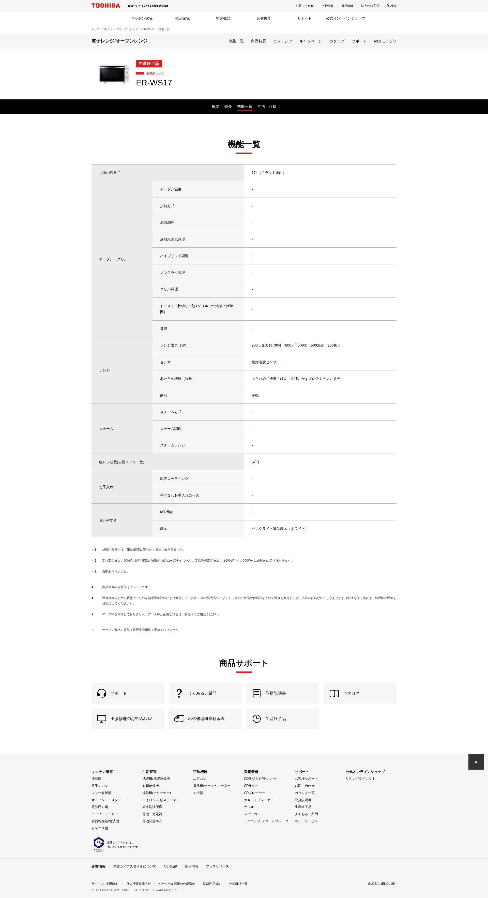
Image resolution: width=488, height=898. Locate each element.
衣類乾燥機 (150, 786)
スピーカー (252, 814)
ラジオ (249, 807)
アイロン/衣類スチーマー (161, 800)
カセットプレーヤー (259, 800)
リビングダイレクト (360, 779)
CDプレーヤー (254, 793)
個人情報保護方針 (139, 884)
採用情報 (347, 6)
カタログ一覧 (305, 793)
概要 (215, 106)
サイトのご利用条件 (105, 884)
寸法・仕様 (267, 106)
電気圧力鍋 (100, 807)
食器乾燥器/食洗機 (105, 821)
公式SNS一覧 (238, 884)
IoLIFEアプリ (385, 41)
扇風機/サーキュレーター (212, 786)
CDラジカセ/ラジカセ (260, 779)
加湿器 (198, 793)
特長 (228, 106)
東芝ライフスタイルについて (134, 866)
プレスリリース (217, 866)
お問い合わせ (304, 6)
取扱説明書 (303, 800)
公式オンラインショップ (345, 18)
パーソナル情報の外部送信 (177, 884)
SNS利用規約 (212, 884)
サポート (304, 18)
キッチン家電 (141, 18)
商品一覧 (236, 41)
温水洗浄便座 (152, 807)
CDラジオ (251, 786)
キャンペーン (310, 41)
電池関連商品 (152, 821)
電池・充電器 (152, 814)
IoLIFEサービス (306, 821)
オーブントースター (106, 800)
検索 (393, 6)
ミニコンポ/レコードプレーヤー (267, 821)
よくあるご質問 (306, 814)
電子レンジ (100, 786)
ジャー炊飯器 (101, 793)
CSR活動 (170, 866)
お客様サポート (306, 779)
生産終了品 (303, 807)
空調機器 (223, 18)
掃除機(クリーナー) (156, 793)
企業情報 (327, 6)
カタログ (337, 41)
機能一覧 (244, 106)
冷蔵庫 (96, 779)
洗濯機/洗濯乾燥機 (156, 779)
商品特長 (258, 41)
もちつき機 (100, 828)
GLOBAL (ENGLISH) (382, 884)
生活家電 (182, 18)
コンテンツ (282, 41)
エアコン (199, 779)
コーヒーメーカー (105, 814)
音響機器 (264, 18)
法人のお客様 (370, 6)
